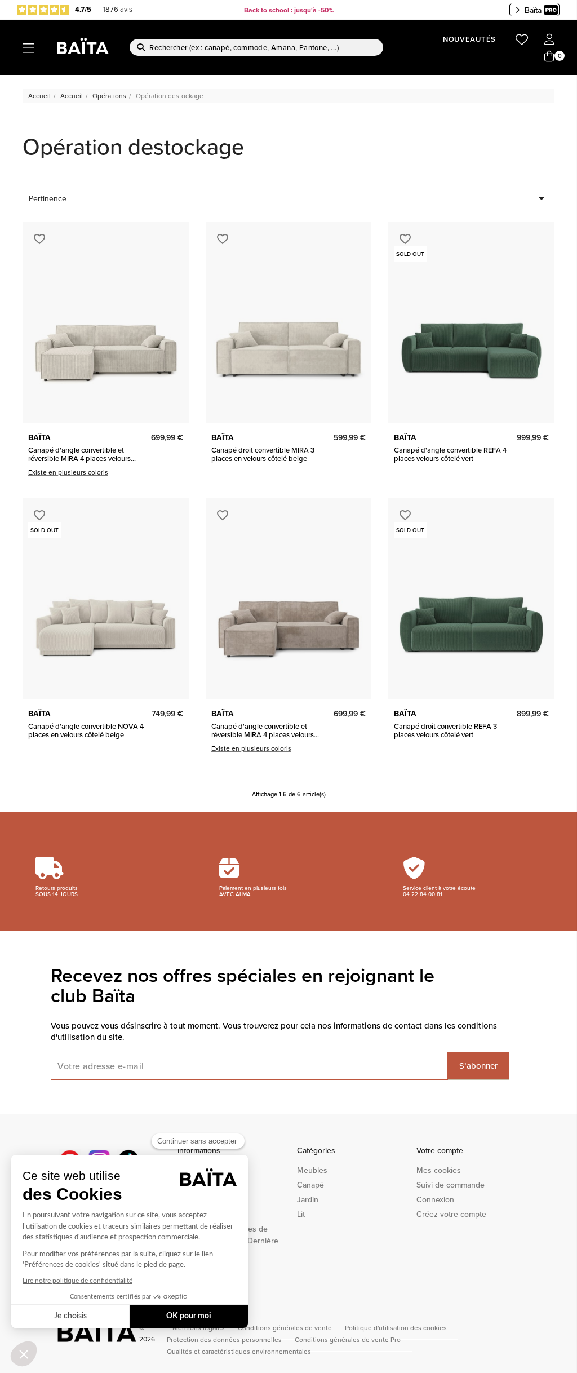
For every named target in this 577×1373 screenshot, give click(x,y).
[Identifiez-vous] (549, 40)
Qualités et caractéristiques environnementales (239, 1351)
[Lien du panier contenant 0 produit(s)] (549, 57)
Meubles (312, 1170)
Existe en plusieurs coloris (68, 472)
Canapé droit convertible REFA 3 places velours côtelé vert (445, 730)
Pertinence (288, 198)
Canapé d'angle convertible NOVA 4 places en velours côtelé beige (86, 730)
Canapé (310, 1184)
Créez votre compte (451, 1214)
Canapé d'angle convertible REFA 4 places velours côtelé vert (450, 454)
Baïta (533, 10)
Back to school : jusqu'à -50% (289, 10)
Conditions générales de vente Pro (348, 1339)
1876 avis (117, 9)
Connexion (435, 1199)
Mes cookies (438, 1170)
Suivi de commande (450, 1184)
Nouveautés (469, 39)
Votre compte (439, 1150)
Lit (301, 1214)
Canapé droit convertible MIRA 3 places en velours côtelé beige (262, 454)
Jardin (307, 1199)
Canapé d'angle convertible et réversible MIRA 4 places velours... (82, 454)
